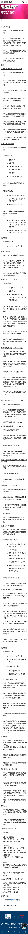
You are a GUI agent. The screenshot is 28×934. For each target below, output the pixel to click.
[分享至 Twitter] (8, 932)
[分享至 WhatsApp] (20, 932)
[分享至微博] (14, 932)
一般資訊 (7, 6)
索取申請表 (13, 900)
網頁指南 (7, 924)
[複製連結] (25, 932)
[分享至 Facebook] (3, 932)
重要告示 (13, 924)
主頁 (2, 6)
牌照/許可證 (15, 6)
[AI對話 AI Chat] (24, 926)
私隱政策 (20, 924)
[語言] (23, 2)
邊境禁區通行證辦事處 (8, 8)
